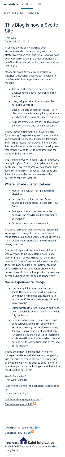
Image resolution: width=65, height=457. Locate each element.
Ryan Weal (10, 379)
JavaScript (27, 4)
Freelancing (33, 12)
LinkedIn (22, 379)
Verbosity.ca (11, 4)
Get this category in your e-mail (22, 399)
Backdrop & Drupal (14, 12)
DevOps (39, 4)
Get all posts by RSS (16, 432)
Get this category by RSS (19, 404)
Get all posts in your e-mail (19, 427)
